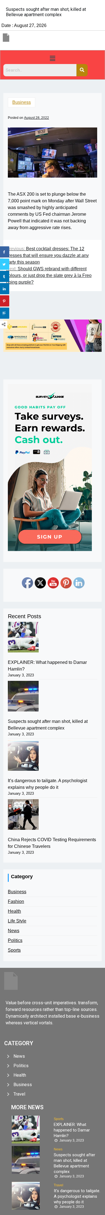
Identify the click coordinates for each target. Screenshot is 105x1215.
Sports (14, 950)
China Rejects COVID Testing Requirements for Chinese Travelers (52, 843)
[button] (52, 58)
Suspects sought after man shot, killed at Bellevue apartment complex (48, 724)
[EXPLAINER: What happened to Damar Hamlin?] (23, 637)
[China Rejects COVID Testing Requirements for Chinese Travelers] (23, 814)
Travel (58, 1185)
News (13, 930)
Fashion (16, 901)
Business (21, 102)
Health (14, 911)
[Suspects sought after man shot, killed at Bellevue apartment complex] (23, 696)
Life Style (17, 921)
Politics (15, 940)
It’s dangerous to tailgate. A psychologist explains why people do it (47, 784)
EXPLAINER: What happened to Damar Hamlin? (47, 665)
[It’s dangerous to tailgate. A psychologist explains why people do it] (23, 755)
